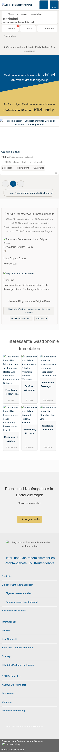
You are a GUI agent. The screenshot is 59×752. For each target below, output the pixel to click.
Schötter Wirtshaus (29, 388)
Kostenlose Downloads (14, 610)
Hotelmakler (41, 318)
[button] (5, 184)
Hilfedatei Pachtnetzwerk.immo (18, 665)
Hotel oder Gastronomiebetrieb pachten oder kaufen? (29, 311)
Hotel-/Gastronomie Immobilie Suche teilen (30, 193)
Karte (29, 28)
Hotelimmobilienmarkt (21, 318)
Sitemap (6, 656)
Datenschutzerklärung (13, 710)
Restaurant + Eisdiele (11, 439)
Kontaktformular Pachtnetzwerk (21, 602)
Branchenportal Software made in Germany (21, 743)
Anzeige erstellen (30, 519)
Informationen (9, 621)
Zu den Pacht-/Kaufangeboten (17, 584)
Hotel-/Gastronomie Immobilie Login (24, 726)
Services (6, 630)
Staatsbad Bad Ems (48, 428)
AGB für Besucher (11, 676)
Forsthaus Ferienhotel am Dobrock (11, 393)
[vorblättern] (51, 134)
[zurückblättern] (8, 134)
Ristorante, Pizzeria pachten (29, 432)
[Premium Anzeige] (52, 342)
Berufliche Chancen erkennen (17, 647)
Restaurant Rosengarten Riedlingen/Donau (48, 385)
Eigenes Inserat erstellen (18, 593)
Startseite (7, 576)
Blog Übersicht (9, 639)
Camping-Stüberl (11, 151)
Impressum (8, 693)
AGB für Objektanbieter (14, 684)
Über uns (6, 702)
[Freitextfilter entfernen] (44, 4)
